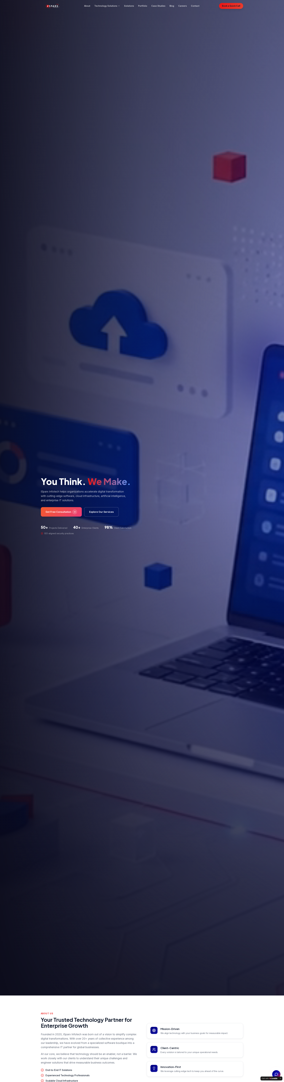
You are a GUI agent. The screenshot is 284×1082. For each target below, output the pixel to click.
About (87, 6)
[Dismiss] (280, 1078)
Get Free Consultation (58, 511)
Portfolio (142, 6)
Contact (195, 6)
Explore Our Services (101, 511)
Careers (182, 6)
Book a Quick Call (231, 6)
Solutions (129, 6)
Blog (172, 6)
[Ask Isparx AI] (276, 1074)
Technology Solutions (105, 6)
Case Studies (158, 6)
